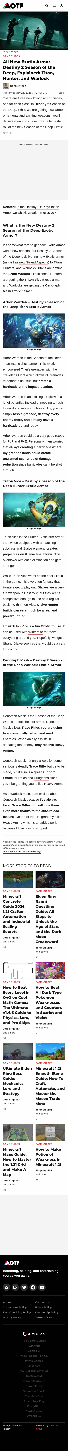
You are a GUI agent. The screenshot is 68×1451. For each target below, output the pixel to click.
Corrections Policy (15, 1307)
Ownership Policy (46, 1312)
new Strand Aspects (33, 262)
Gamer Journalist (34, 1381)
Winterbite (35, 632)
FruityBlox (34, 1406)
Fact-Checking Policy (17, 1312)
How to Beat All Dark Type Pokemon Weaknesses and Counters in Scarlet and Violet (49, 1002)
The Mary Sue (34, 1396)
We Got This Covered (34, 1371)
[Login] (61, 5)
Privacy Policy (12, 1317)
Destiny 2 (44, 251)
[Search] (47, 5)
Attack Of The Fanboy (34, 1355)
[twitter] (24, 1287)
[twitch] (15, 1287)
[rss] (6, 1287)
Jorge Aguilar (11, 937)
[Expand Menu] (54, 5)
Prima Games (34, 1360)
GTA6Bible (34, 1416)
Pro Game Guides (34, 1340)
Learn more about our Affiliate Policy (22, 851)
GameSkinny (34, 1386)
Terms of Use (43, 1317)
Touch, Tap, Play (34, 1401)
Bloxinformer (34, 1411)
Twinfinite (34, 1345)
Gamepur (34, 1350)
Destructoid (34, 1376)
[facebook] (33, 1287)
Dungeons (41, 778)
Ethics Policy (43, 1307)
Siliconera (34, 1365)
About (7, 1302)
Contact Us (42, 1302)
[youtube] (42, 1287)
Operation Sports (34, 1391)
